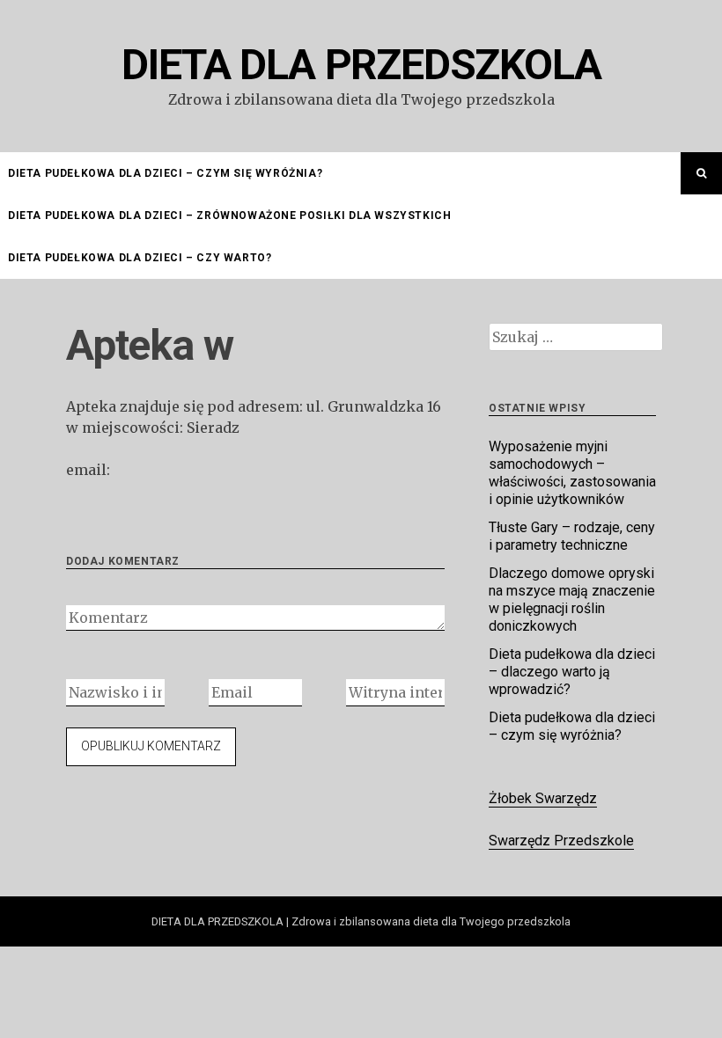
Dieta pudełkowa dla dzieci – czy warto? (139, 258)
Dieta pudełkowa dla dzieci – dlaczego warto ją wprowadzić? (572, 672)
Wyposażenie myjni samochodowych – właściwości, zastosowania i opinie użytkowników (572, 473)
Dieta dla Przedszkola (361, 65)
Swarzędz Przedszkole (561, 840)
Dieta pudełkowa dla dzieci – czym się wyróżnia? (165, 173)
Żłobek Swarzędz (543, 798)
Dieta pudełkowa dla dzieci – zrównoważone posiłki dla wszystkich (229, 215)
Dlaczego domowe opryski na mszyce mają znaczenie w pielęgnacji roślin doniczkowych (572, 599)
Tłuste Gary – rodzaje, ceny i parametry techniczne (572, 536)
